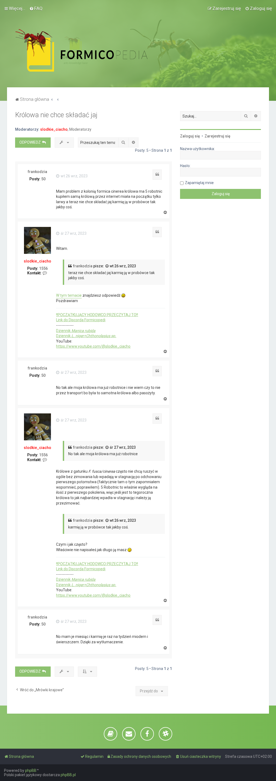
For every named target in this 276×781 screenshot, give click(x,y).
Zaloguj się (190, 136)
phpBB (30, 770)
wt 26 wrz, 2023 (74, 176)
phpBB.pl (68, 775)
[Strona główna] (93, 50)
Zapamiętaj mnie (199, 183)
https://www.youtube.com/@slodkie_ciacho (93, 346)
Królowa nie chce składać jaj (56, 115)
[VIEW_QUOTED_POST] (107, 266)
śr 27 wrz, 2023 (73, 233)
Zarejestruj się (217, 136)
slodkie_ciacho (54, 129)
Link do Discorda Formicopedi (80, 320)
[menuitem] (36, 8)
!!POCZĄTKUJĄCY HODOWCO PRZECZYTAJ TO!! (97, 315)
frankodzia (37, 172)
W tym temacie (69, 295)
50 (43, 179)
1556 (43, 268)
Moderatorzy (80, 129)
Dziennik (75, 331)
